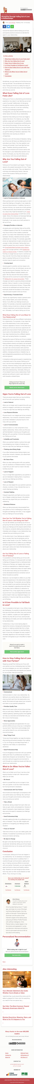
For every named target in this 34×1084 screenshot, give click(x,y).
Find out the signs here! (17, 652)
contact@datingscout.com (17, 1064)
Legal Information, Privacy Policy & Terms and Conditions (17, 1079)
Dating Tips (7, 14)
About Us (7, 1057)
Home (2, 14)
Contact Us (8, 1055)
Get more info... (17, 955)
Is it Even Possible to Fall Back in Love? (16, 65)
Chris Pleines (12, 22)
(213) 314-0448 (17, 1066)
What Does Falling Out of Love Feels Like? (17, 59)
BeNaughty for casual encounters (14, 279)
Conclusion (8, 76)
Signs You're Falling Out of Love (14, 63)
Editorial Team (24, 1053)
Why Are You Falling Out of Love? (15, 61)
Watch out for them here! (17, 387)
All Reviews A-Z (25, 1055)
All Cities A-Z (24, 1057)
